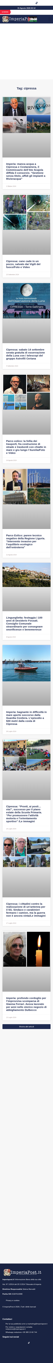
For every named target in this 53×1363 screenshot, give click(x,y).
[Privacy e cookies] (3, 1299)
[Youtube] (24, 3)
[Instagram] (18, 3)
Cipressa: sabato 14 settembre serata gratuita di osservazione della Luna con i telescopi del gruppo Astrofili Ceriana (25, 354)
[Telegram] (30, 3)
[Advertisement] (26, 51)
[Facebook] (11, 3)
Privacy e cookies (12, 1300)
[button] (42, 2)
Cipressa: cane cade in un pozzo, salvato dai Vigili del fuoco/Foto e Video (23, 264)
